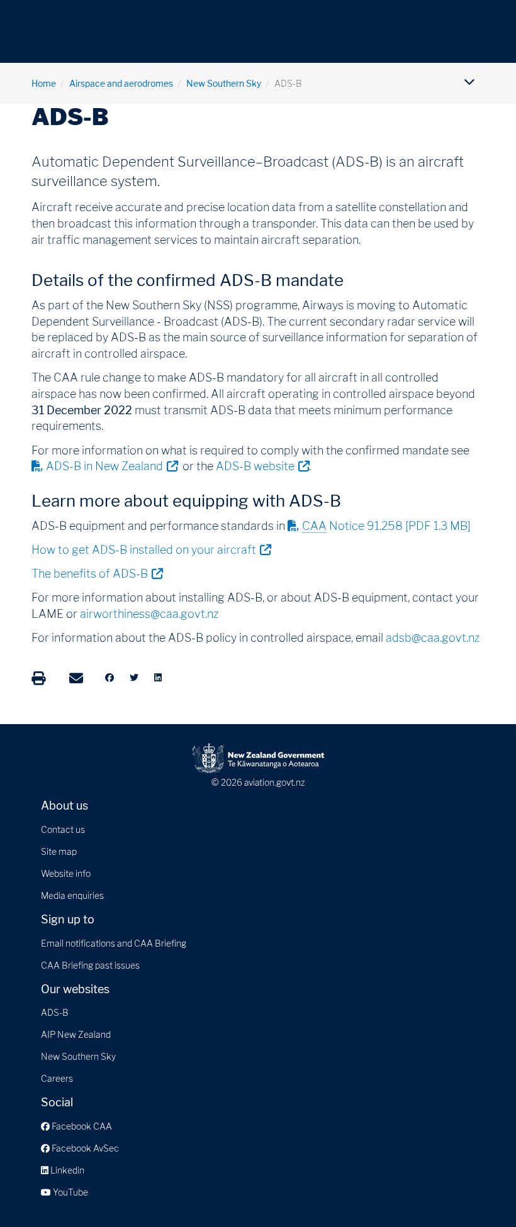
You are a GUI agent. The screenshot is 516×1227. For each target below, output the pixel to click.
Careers (57, 1078)
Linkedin (66, 1170)
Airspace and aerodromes (121, 83)
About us (64, 805)
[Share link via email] (76, 678)
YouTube (69, 1192)
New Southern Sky (223, 83)
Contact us (63, 829)
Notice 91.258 (386, 525)
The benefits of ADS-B (96, 573)
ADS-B (55, 1012)
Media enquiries (72, 895)
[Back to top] (481, 1192)
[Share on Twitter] (134, 677)
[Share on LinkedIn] (158, 677)
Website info (66, 873)
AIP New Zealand (76, 1034)
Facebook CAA (81, 1126)
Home (43, 83)
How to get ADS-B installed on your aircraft (151, 549)
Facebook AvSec (84, 1148)
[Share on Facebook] (109, 677)
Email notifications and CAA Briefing (113, 943)
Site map (59, 851)
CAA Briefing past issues (90, 965)
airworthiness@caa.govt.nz (149, 613)
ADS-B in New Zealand (111, 466)
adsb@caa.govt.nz (433, 637)
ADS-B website (262, 466)
